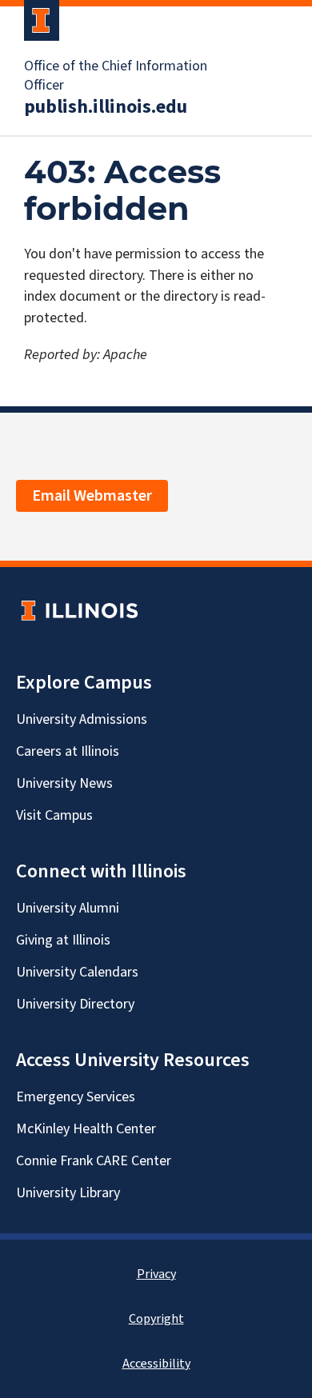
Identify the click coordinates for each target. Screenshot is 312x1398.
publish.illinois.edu (105, 107)
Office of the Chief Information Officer (115, 76)
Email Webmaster (92, 496)
